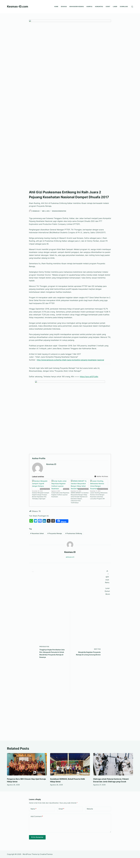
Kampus (89, 6)
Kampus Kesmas (44, 489)
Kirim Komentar (37, 837)
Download (124, 6)
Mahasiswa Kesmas (76, 6)
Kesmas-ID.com (17, 6)
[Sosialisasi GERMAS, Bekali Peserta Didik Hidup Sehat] (70, 764)
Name (33, 809)
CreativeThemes (46, 854)
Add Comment (37, 816)
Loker (115, 6)
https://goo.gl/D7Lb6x (89, 376)
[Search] (132, 6)
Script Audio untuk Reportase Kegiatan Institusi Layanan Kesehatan (60, 494)
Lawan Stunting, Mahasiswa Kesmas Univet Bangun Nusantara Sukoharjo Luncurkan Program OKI (98, 495)
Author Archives (102, 476)
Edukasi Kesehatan (59, 211)
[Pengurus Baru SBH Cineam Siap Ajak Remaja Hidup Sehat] (27, 764)
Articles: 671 (70, 557)
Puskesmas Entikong (73, 533)
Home (56, 6)
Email (61, 809)
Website (90, 809)
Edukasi (64, 6)
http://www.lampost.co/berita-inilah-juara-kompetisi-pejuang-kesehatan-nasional (70, 360)
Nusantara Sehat (37, 533)
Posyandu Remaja (54, 533)
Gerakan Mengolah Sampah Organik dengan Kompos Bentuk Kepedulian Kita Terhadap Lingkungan (40, 495)
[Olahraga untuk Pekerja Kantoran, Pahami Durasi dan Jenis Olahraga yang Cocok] (113, 764)
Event (108, 6)
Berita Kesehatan (83, 489)
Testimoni (66, 489)
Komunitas (99, 6)
